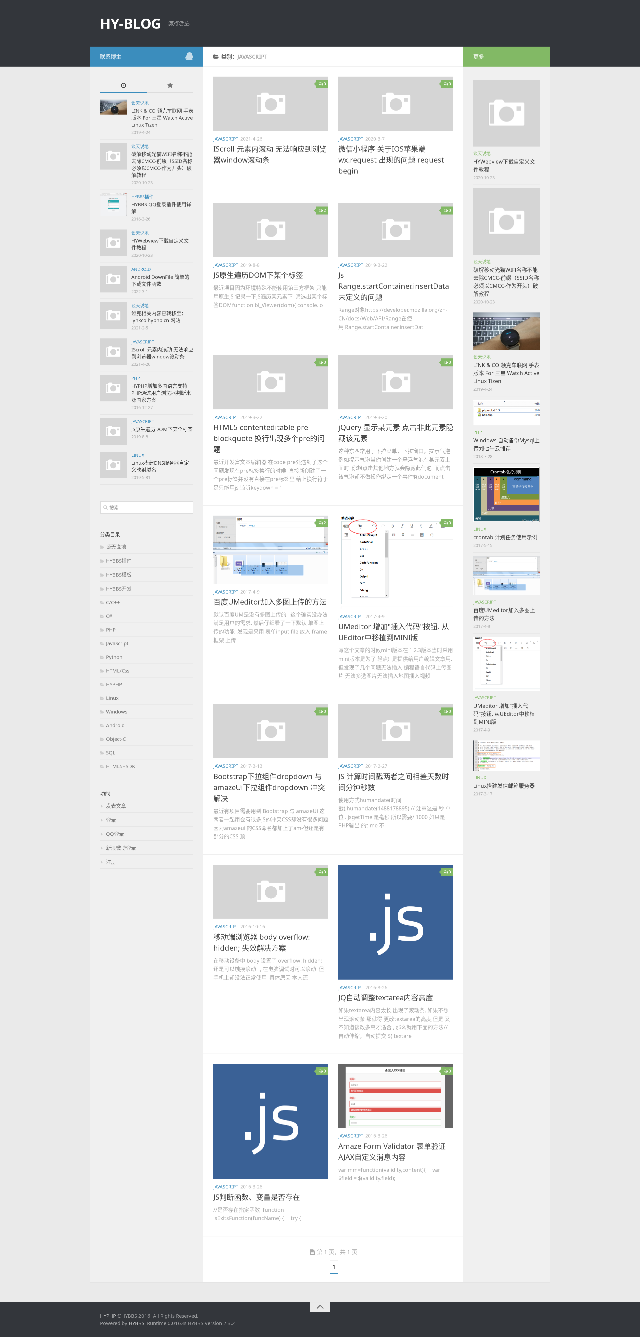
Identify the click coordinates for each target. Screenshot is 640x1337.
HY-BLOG (130, 23)
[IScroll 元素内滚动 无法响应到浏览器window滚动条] (270, 104)
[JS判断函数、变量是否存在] (270, 1121)
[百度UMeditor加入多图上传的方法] (270, 550)
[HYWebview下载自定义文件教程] (506, 113)
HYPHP (114, 684)
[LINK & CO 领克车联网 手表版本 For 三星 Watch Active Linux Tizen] (506, 331)
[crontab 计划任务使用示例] (506, 494)
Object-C (116, 738)
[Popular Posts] (170, 86)
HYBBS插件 (142, 197)
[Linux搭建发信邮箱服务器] (506, 755)
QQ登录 (115, 833)
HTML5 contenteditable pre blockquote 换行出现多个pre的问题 (269, 438)
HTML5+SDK (120, 766)
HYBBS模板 (119, 574)
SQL (110, 752)
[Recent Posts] (123, 86)
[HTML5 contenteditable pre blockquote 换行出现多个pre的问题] (270, 382)
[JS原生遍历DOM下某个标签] (270, 230)
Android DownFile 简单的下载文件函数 (160, 280)
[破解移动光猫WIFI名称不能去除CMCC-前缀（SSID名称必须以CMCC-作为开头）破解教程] (506, 221)
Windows (116, 711)
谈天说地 (140, 103)
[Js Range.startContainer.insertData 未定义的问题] (395, 230)
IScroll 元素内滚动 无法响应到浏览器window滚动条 (162, 353)
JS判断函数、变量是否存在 (256, 1197)
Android (141, 269)
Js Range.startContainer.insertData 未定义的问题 (393, 286)
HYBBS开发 (119, 588)
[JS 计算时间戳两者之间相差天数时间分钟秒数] (395, 731)
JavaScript (142, 342)
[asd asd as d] (113, 107)
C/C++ (113, 602)
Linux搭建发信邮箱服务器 (504, 785)
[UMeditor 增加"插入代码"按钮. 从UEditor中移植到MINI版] (395, 562)
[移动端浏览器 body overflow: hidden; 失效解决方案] (270, 892)
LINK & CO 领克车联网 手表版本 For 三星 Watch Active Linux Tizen (162, 117)
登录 (111, 819)
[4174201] (189, 56)
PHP (135, 378)
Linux (137, 455)
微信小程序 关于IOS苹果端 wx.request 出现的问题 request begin (391, 160)
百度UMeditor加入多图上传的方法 (270, 602)
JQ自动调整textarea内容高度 (385, 997)
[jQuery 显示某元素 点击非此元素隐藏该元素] (395, 382)
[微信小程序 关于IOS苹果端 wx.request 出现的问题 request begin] (395, 104)
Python (114, 657)
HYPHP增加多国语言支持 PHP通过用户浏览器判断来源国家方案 (161, 392)
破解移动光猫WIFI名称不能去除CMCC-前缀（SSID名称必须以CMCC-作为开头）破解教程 (161, 164)
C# (109, 616)
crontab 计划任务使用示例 (505, 537)
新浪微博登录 (121, 847)
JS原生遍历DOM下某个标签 (162, 429)
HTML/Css (117, 670)
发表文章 (116, 805)
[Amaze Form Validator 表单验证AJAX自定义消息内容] (395, 1096)
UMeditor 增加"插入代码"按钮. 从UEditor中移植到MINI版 (504, 713)
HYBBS (136, 1323)
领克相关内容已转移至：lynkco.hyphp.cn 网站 (158, 316)
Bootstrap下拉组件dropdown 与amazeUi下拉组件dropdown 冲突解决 (269, 787)
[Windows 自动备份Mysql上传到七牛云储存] (506, 412)
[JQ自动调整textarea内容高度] (395, 922)
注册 (111, 861)
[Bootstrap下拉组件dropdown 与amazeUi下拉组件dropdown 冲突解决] (270, 731)
